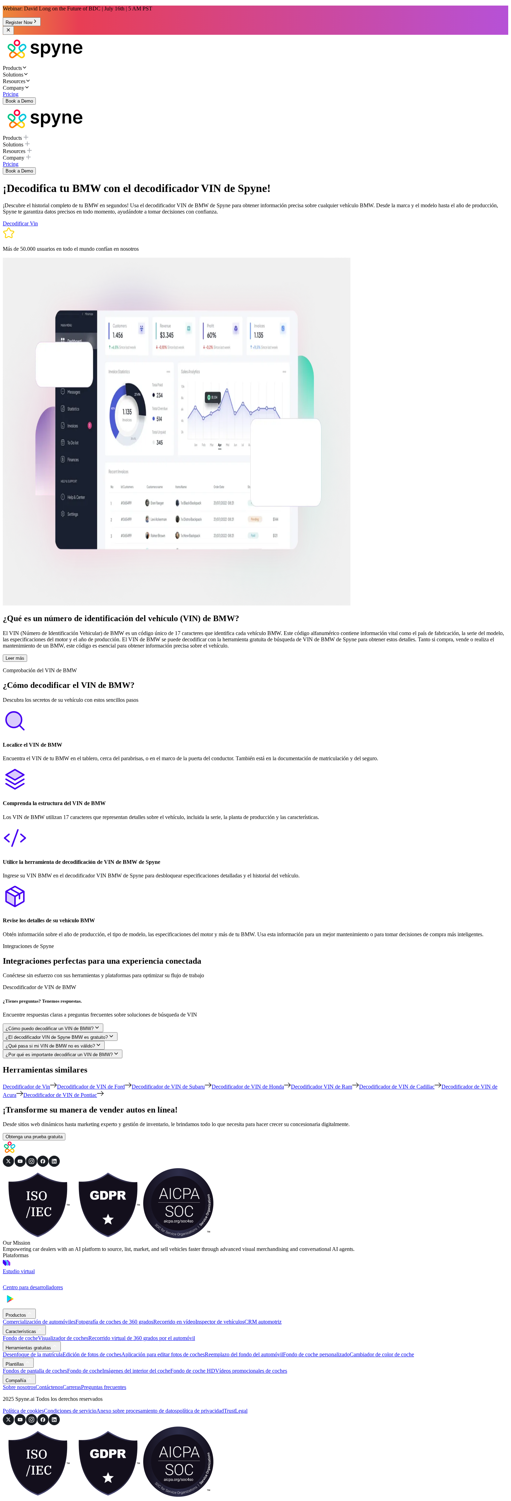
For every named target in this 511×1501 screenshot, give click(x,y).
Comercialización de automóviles (39, 1322)
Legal (241, 1411)
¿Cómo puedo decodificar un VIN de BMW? (50, 1028)
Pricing (10, 94)
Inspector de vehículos (219, 1322)
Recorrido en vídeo (174, 1322)
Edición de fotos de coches (92, 1354)
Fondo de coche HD (192, 1371)
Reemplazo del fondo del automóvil (244, 1354)
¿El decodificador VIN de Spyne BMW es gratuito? (57, 1037)
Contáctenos (49, 1387)
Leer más (15, 658)
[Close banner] (8, 30)
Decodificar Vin (20, 223)
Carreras (72, 1387)
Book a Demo (19, 101)
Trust (229, 1411)
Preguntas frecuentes (103, 1387)
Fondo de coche (20, 1338)
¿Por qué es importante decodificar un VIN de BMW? (59, 1054)
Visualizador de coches (63, 1338)
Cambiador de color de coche (382, 1354)
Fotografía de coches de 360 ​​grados (114, 1322)
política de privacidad (200, 1411)
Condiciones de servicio (70, 1411)
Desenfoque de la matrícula (33, 1354)
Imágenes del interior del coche (136, 1371)
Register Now (19, 22)
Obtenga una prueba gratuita (34, 1136)
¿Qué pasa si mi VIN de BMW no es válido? (50, 1046)
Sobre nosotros (19, 1387)
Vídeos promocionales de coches (251, 1371)
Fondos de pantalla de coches (35, 1371)
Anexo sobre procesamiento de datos (136, 1411)
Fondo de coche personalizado (316, 1354)
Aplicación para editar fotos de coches (163, 1354)
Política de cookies (23, 1411)
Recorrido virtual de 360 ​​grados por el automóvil (141, 1338)
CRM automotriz (263, 1322)
